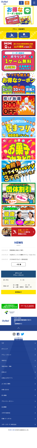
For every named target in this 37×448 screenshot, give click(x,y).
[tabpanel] (18, 15)
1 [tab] (18, 26)
